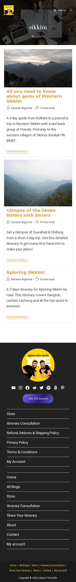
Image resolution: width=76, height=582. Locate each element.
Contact (13, 534)
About (11, 525)
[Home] (33, 36)
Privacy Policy (17, 442)
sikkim (40, 36)
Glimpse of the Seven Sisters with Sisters (31, 213)
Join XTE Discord (38, 398)
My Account (16, 462)
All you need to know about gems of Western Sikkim (34, 96)
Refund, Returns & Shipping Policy (33, 433)
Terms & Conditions (22, 452)
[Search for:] (69, 10)
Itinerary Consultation (23, 423)
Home (11, 477)
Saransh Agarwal (21, 108)
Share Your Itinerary (22, 515)
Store (11, 414)
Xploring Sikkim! (25, 272)
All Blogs (13, 487)
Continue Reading (17, 151)
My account (16, 544)
